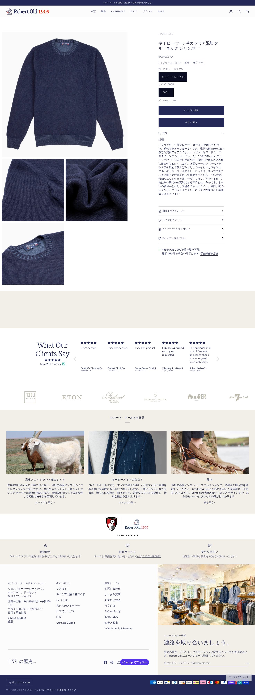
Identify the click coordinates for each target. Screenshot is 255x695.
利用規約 (61, 690)
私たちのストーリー (68, 605)
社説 (59, 617)
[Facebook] (105, 662)
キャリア (72, 690)
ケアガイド (62, 588)
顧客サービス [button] (112, 583)
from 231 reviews (50, 364)
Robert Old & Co (17, 690)
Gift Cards (62, 600)
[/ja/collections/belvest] (85, 397)
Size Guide (170, 100)
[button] (93, 11)
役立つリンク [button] (63, 583)
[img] (52, 360)
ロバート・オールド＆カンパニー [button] (26, 583)
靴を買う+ (210, 502)
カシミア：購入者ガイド (70, 594)
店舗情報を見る (209, 253)
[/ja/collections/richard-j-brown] (126, 397)
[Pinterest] (111, 662)
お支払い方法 (112, 600)
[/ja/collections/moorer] (168, 397)
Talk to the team (175, 238)
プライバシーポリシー (45, 690)
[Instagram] (118, 662)
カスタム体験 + (127, 502)
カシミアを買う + (45, 502)
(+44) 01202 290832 (148, 556)
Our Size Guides (65, 622)
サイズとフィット (172, 220)
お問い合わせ (112, 588)
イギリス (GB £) (18, 682)
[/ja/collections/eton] (43, 397)
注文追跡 (110, 605)
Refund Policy (113, 611)
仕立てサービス (65, 611)
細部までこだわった (174, 210)
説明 (165, 133)
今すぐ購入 (191, 122)
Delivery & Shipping (176, 229)
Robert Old (166, 33)
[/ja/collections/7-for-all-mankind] (209, 397)
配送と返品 (111, 617)
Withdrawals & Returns (118, 628)
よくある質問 (112, 594)
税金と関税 (111, 622)
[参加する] (244, 663)
